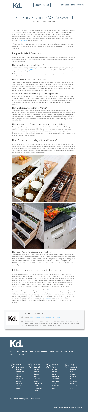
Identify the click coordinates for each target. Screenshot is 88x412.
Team (18, 351)
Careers (21, 354)
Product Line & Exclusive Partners (34, 351)
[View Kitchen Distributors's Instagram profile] (22, 321)
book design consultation (72, 5)
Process (64, 351)
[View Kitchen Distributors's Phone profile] (22, 325)
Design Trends (51, 21)
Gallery (51, 351)
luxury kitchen (23, 40)
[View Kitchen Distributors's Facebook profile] (22, 313)
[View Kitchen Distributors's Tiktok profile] (22, 317)
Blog (57, 351)
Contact (13, 354)
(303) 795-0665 (42, 5)
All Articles (43, 21)
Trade (71, 351)
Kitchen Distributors (54, 290)
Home (12, 351)
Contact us (48, 298)
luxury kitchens (30, 70)
